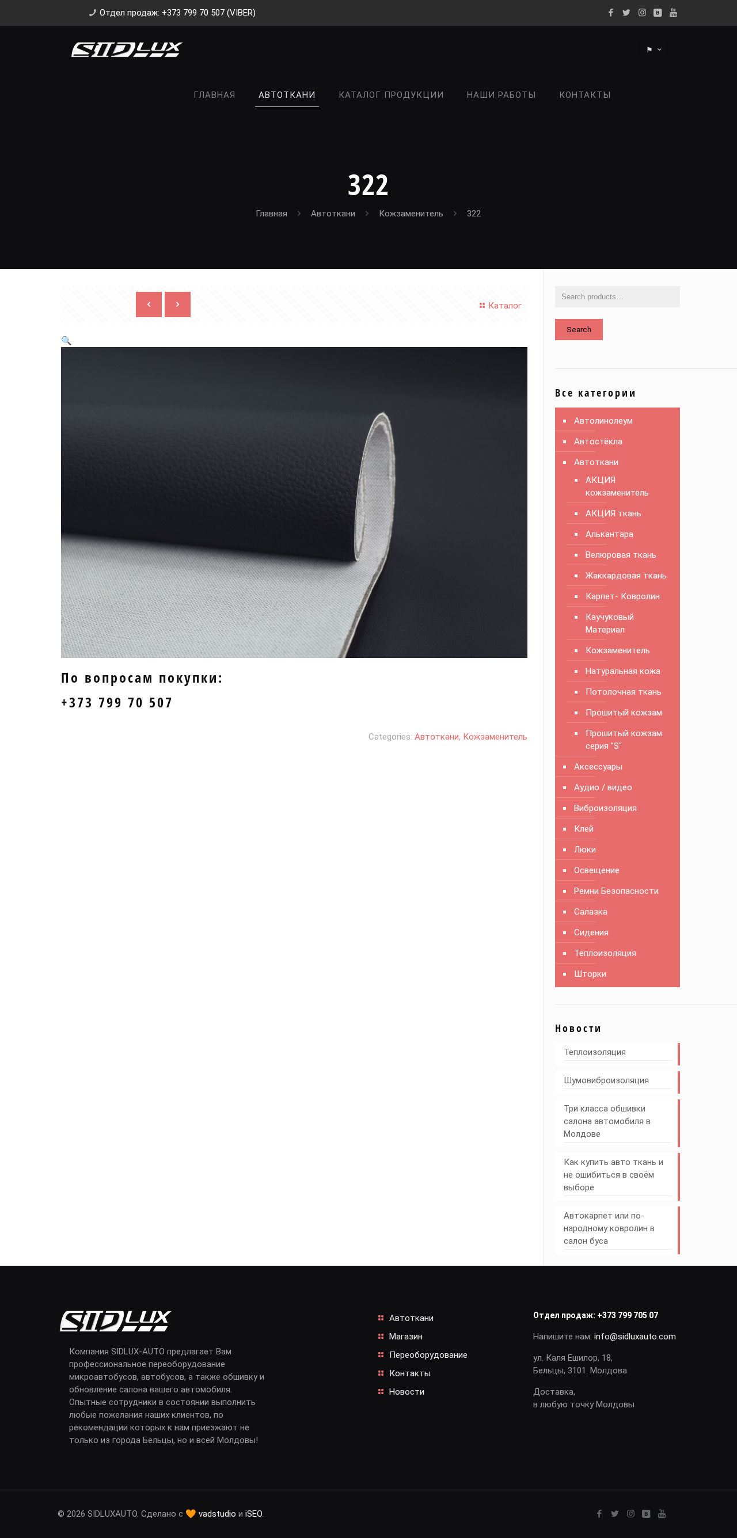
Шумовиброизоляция (606, 1080)
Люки (585, 849)
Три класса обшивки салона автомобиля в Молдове (607, 1121)
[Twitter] (627, 12)
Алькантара (609, 534)
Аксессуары (598, 767)
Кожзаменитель (411, 213)
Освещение (597, 870)
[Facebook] (611, 12)
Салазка (590, 912)
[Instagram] (642, 12)
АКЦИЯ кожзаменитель (617, 486)
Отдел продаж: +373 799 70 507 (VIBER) (178, 12)
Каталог (505, 305)
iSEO (253, 1514)
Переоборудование (428, 1355)
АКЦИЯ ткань (613, 513)
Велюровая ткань (621, 555)
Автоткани (333, 213)
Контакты (410, 1373)
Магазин (406, 1336)
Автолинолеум (603, 421)
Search (579, 329)
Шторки (590, 974)
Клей (584, 829)
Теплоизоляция (605, 953)
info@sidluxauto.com (635, 1336)
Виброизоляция (605, 808)
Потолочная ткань (624, 692)
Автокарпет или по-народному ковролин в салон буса (609, 1228)
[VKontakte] (658, 12)
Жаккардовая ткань (626, 575)
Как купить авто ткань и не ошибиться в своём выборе (613, 1175)
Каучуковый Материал (610, 623)
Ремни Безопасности (616, 891)
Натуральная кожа (623, 671)
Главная (271, 213)
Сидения (591, 932)
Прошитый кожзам (624, 712)
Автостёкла (598, 441)
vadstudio (217, 1514)
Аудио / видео (603, 787)
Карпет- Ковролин (623, 596)
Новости (406, 1392)
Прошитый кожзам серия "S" (624, 739)
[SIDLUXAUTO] (126, 49)
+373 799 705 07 (627, 1315)
